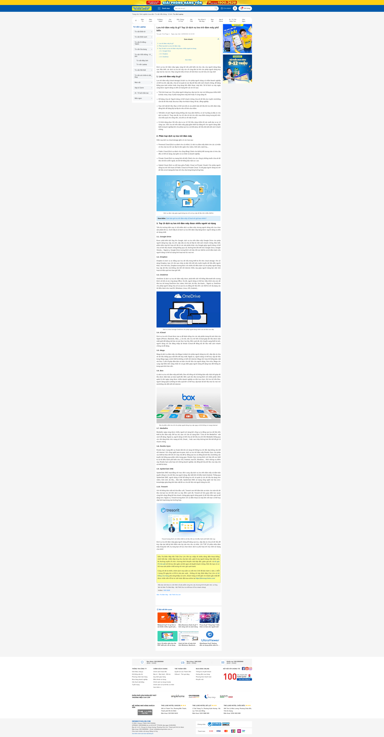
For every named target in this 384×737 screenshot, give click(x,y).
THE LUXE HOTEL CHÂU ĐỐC (235, 705)
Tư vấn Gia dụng (141, 49)
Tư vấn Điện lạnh (141, 37)
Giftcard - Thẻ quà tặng (182, 674)
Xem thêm (188, 60)
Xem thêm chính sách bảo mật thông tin (142, 733)
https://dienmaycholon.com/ (205, 578)
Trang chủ (135, 14)
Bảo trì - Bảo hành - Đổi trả (161, 674)
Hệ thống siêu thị (137, 674)
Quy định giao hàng (159, 677)
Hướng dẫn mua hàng (203, 674)
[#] (214, 726)
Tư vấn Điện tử (140, 31)
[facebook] (243, 668)
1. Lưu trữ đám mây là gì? (165, 43)
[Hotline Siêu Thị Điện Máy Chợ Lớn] (188, 592)
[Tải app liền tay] (237, 38)
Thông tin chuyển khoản (203, 671)
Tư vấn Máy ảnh (142, 60)
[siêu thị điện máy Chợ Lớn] (142, 8)
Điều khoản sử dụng (159, 679)
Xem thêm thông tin (244, 679)
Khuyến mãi (199, 679)
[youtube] (246, 668)
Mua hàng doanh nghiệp (140, 679)
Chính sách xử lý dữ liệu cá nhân (163, 684)
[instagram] (250, 668)
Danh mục (166, 8)
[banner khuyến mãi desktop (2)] (192, 2)
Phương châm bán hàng (139, 677)
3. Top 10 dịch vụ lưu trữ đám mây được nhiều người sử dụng (176, 48)
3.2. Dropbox (164, 54)
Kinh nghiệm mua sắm (147, 14)
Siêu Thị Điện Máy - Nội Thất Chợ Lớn (168, 594)
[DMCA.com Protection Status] (226, 725)
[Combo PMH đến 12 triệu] (237, 69)
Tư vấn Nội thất (140, 70)
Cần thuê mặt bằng (138, 682)
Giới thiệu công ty (137, 671)
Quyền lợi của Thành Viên (183, 671)
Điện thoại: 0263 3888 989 (200, 713)
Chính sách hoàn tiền (160, 671)
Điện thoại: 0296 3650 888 (232, 713)
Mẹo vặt (137, 82)
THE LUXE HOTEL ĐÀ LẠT (202, 705)
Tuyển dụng (136, 684)
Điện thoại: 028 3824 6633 (169, 713)
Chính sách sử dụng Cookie (162, 682)
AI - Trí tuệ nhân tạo (141, 93)
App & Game (139, 88)
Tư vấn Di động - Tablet (141, 43)
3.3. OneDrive (164, 57)
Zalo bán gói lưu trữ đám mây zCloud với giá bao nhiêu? (186, 218)
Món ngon (138, 98)
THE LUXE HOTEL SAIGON (171, 705)
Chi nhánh (227, 8)
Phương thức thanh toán (203, 677)
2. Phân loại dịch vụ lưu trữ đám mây (168, 46)
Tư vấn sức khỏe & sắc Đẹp (143, 76)
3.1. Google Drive (165, 51)
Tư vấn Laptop (141, 64)
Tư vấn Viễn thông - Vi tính (163, 14)
